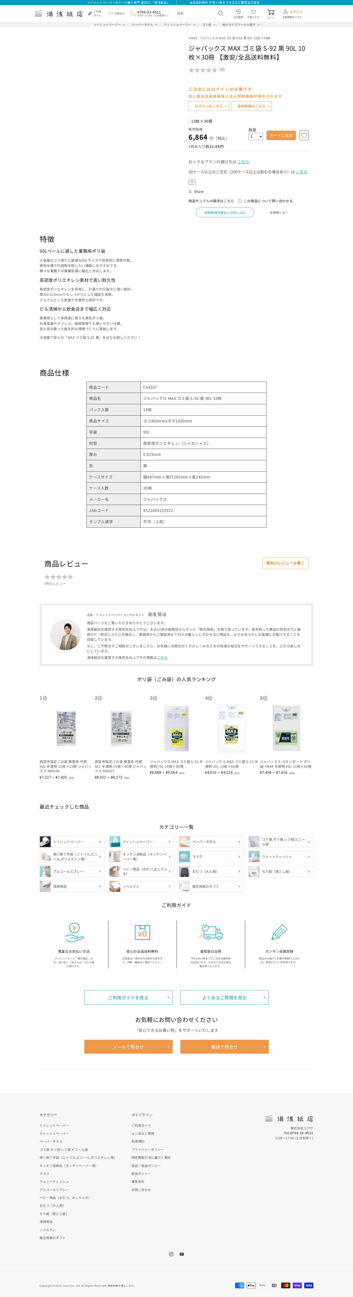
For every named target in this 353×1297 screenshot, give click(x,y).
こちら (243, 161)
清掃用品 (46, 1221)
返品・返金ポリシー (146, 1165)
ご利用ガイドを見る (128, 997)
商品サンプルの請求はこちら (211, 200)
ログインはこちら (209, 106)
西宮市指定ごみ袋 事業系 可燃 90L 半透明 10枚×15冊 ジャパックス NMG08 (65, 766)
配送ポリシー (141, 1173)
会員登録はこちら (251, 106)
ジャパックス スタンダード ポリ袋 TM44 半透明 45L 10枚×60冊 (285, 764)
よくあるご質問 (143, 1133)
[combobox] (196, 13)
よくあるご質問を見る (224, 997)
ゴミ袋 (206, 24)
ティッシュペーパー (177, 24)
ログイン (296, 11)
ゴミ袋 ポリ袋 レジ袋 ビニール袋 (64, 1149)
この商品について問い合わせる (268, 200)
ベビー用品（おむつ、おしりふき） (66, 1197)
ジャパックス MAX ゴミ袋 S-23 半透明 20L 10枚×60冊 (231, 764)
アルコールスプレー (54, 1189)
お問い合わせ (141, 1189)
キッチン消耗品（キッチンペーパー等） (69, 1165)
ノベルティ (48, 1230)
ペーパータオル (142, 24)
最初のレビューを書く (285, 563)
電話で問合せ (224, 1047)
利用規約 (138, 1141)
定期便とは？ (279, 212)
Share (199, 191)
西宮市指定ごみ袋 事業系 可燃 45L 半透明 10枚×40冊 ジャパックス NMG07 (121, 766)
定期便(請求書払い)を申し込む (225, 212)
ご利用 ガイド (97, 13)
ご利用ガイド (141, 1125)
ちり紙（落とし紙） (54, 1213)
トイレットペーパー (107, 24)
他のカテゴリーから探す (239, 24)
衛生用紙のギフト (53, 1237)
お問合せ (120, 13)
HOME (193, 38)
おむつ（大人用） (53, 1205)
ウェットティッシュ (54, 1181)
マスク (44, 1173)
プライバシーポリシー (148, 1149)
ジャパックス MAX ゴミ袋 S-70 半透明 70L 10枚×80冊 (176, 764)
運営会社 (138, 1181)
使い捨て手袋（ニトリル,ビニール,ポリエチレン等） (78, 1157)
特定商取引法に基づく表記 (151, 1157)
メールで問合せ (128, 1047)
